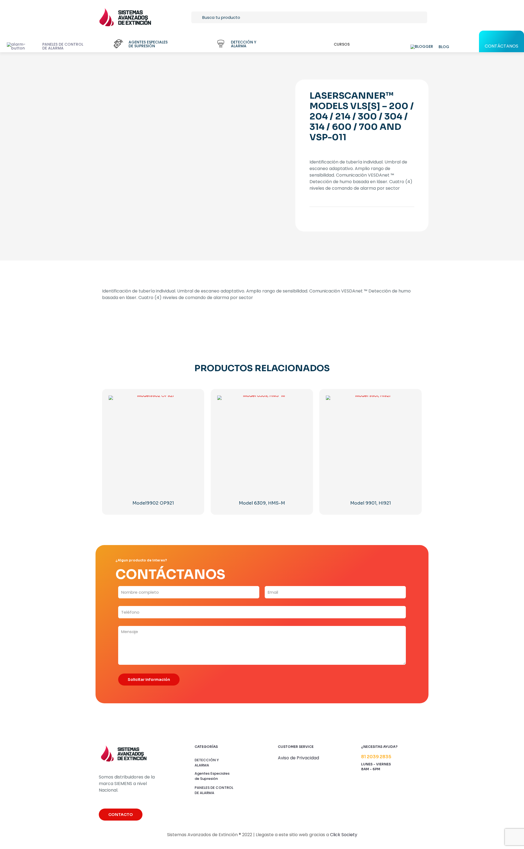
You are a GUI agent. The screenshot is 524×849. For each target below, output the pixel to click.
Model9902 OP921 (153, 503)
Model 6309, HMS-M (262, 503)
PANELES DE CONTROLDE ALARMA (214, 790)
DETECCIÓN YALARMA (207, 762)
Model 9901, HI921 (370, 503)
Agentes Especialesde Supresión (212, 776)
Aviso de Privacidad (298, 758)
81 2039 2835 (376, 757)
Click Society (343, 835)
